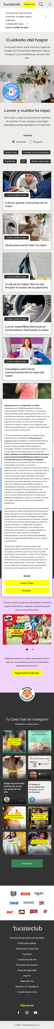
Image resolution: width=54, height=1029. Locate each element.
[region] (27, 498)
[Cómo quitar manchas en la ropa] (27, 191)
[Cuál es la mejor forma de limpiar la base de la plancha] (27, 272)
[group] (27, 634)
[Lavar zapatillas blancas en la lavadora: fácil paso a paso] (27, 314)
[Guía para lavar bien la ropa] (27, 232)
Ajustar (27, 576)
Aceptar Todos (26, 583)
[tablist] (27, 649)
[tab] (27, 649)
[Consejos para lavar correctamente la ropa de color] (27, 358)
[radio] (13, 141)
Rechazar (27, 590)
